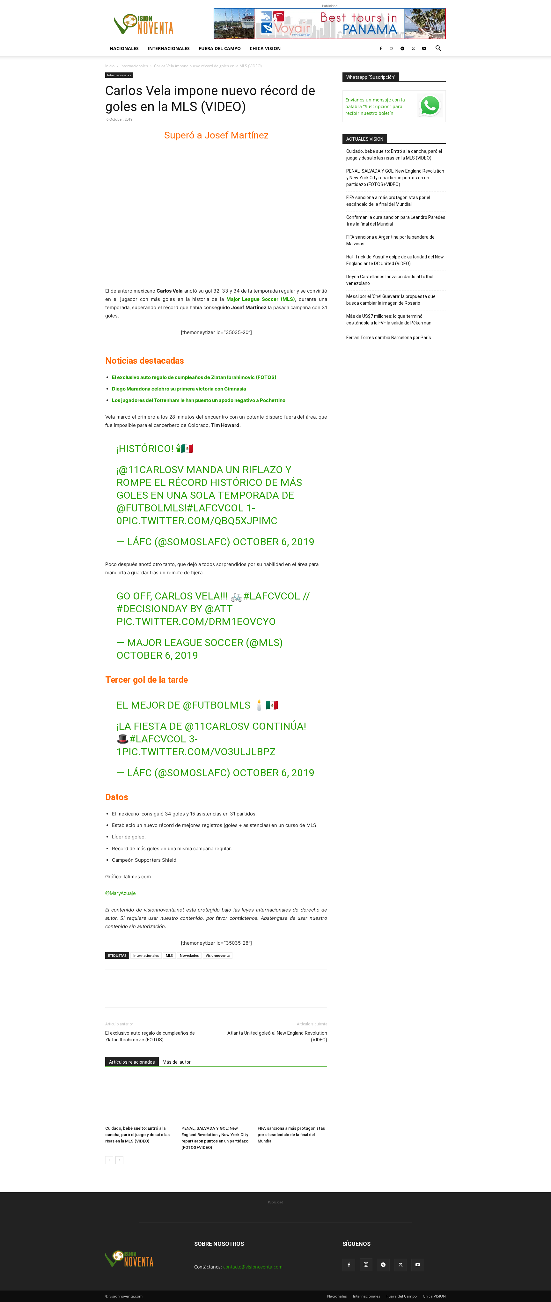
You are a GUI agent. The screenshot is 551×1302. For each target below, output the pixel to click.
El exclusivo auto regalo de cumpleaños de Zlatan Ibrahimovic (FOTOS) (194, 377)
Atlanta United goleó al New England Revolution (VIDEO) (277, 1036)
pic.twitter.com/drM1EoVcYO (196, 621)
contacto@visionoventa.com (253, 1267)
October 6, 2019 (273, 542)
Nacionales (124, 48)
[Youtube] (424, 48)
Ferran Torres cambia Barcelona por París (388, 337)
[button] (438, 49)
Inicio (109, 66)
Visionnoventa (218, 955)
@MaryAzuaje (120, 893)
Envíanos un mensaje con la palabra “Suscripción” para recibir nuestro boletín (375, 106)
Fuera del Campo (220, 48)
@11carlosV (151, 470)
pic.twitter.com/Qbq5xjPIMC (199, 521)
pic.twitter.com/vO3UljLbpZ (199, 752)
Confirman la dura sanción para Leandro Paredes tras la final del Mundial (395, 221)
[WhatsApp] (155, 994)
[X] (413, 48)
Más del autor (177, 1062)
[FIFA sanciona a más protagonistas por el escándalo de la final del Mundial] (292, 1099)
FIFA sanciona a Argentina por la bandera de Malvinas (390, 240)
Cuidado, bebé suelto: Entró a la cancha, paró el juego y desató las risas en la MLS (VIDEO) (137, 1134)
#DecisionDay (151, 609)
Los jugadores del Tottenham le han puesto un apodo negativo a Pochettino (198, 400)
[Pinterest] (141, 994)
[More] (185, 994)
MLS (169, 955)
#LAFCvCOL (215, 508)
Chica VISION (265, 48)
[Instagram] (391, 48)
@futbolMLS (150, 508)
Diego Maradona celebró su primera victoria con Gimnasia (179, 389)
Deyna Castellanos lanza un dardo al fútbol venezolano (389, 280)
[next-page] (119, 1160)
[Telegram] (402, 48)
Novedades (189, 955)
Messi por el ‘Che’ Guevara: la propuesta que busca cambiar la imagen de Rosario (391, 300)
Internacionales (169, 48)
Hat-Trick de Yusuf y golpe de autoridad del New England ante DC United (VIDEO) (395, 260)
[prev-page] (109, 1160)
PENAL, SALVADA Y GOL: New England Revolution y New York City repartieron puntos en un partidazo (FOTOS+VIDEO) (395, 177)
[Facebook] (381, 48)
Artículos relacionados (132, 1062)
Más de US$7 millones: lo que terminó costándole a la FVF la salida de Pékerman (388, 319)
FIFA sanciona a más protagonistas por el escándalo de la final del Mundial (291, 1134)
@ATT (218, 609)
